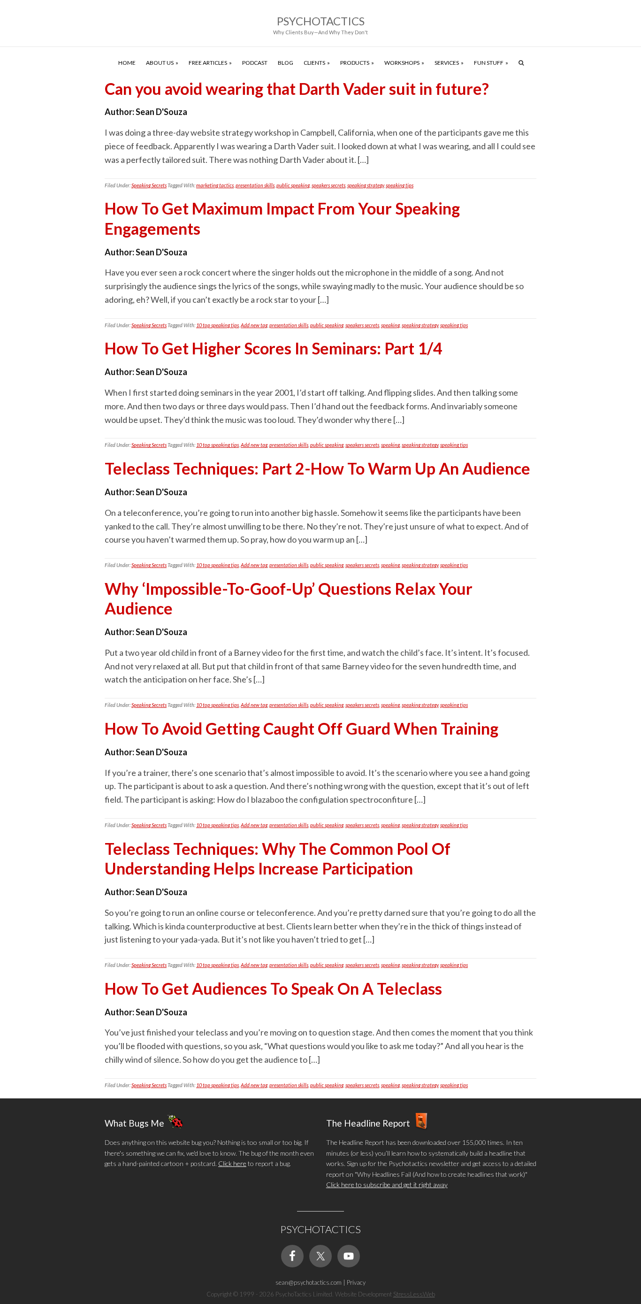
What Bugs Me (134, 1123)
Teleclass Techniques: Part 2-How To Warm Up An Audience (317, 468)
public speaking (293, 185)
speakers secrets (328, 185)
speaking (390, 325)
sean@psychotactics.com (308, 1282)
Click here (232, 1163)
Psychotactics (321, 21)
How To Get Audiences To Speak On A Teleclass (273, 988)
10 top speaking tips (217, 325)
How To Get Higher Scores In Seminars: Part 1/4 (274, 348)
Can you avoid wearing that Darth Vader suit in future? (297, 88)
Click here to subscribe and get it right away (387, 1185)
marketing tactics (215, 185)
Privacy (356, 1282)
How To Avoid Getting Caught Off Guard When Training (301, 728)
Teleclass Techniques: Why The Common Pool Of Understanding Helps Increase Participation (277, 858)
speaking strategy (365, 185)
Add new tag (254, 325)
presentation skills (255, 185)
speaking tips (399, 185)
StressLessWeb (414, 1294)
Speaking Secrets (149, 185)
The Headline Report (368, 1123)
